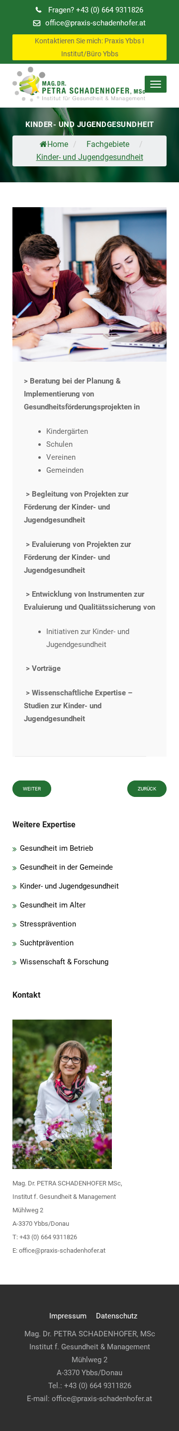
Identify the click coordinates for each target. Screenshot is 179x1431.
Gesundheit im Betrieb (56, 848)
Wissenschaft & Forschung (64, 961)
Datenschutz (116, 1315)
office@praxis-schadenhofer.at (95, 22)
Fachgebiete (108, 144)
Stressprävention (48, 923)
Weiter (32, 788)
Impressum (68, 1315)
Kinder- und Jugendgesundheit (69, 886)
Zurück (147, 788)
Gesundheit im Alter (53, 905)
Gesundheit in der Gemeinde (66, 867)
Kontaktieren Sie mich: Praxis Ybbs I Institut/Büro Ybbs (89, 47)
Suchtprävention (47, 942)
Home (57, 144)
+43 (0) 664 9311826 (95, 9)
